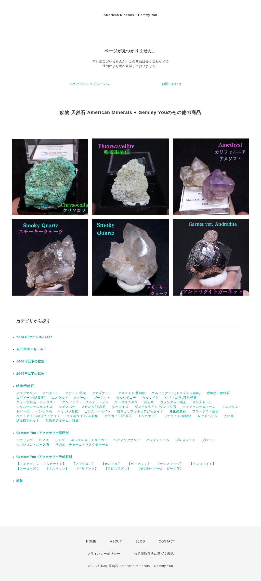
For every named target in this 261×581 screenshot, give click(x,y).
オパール (80, 397)
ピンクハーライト (97, 411)
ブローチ (208, 440)
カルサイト (150, 397)
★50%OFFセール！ (31, 349)
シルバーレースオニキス (34, 407)
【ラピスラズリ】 (117, 468)
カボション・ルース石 (32, 444)
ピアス (44, 440)
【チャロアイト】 (202, 464)
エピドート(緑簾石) (30, 397)
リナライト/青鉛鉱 (178, 416)
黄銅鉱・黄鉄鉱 (218, 393)
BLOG (140, 541)
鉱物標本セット (28, 420)
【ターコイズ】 (28, 468)
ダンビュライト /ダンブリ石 (155, 407)
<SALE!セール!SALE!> (34, 337)
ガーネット (102, 397)
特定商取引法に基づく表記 (154, 553)
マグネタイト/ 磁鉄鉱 (82, 416)
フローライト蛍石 (205, 411)
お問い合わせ (172, 84)
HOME (91, 541)
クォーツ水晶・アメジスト (36, 402)
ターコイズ (120, 407)
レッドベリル (208, 416)
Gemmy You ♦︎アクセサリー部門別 (42, 433)
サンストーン (202, 402)
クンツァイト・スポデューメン (85, 402)
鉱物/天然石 (25, 386)
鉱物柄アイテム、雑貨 (62, 420)
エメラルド (59, 397)
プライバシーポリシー (103, 553)
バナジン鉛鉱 (68, 411)
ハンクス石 (44, 411)
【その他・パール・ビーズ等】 (160, 468)
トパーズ (23, 411)
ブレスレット (185, 440)
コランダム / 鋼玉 (173, 402)
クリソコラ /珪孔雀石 (181, 397)
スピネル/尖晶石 (94, 407)
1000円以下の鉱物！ (32, 361)
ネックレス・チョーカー (89, 440)
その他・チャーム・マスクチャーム (82, 444)
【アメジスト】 (83, 464)
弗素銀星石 (177, 411)
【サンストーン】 (170, 464)
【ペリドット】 (86, 468)
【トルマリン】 (57, 468)
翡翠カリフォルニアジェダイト (140, 411)
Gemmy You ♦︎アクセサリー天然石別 (44, 457)
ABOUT (116, 541)
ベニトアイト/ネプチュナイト (38, 416)
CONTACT (167, 541)
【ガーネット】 (139, 464)
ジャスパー (67, 407)
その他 (229, 416)
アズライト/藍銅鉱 (132, 393)
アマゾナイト (102, 393)
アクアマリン (26, 393)
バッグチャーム (157, 440)
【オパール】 (111, 464)
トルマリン (230, 407)
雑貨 (19, 481)
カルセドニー (126, 397)
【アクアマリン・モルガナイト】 (41, 464)
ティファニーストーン (199, 407)
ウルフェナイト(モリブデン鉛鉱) (176, 393)
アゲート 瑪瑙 (75, 393)
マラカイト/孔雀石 (118, 416)
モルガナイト (148, 416)
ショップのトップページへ (89, 84)
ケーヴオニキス (126, 402)
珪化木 (149, 402)
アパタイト (50, 393)
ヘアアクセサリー (127, 440)
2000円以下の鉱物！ (32, 373)
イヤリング (24, 440)
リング (60, 440)
